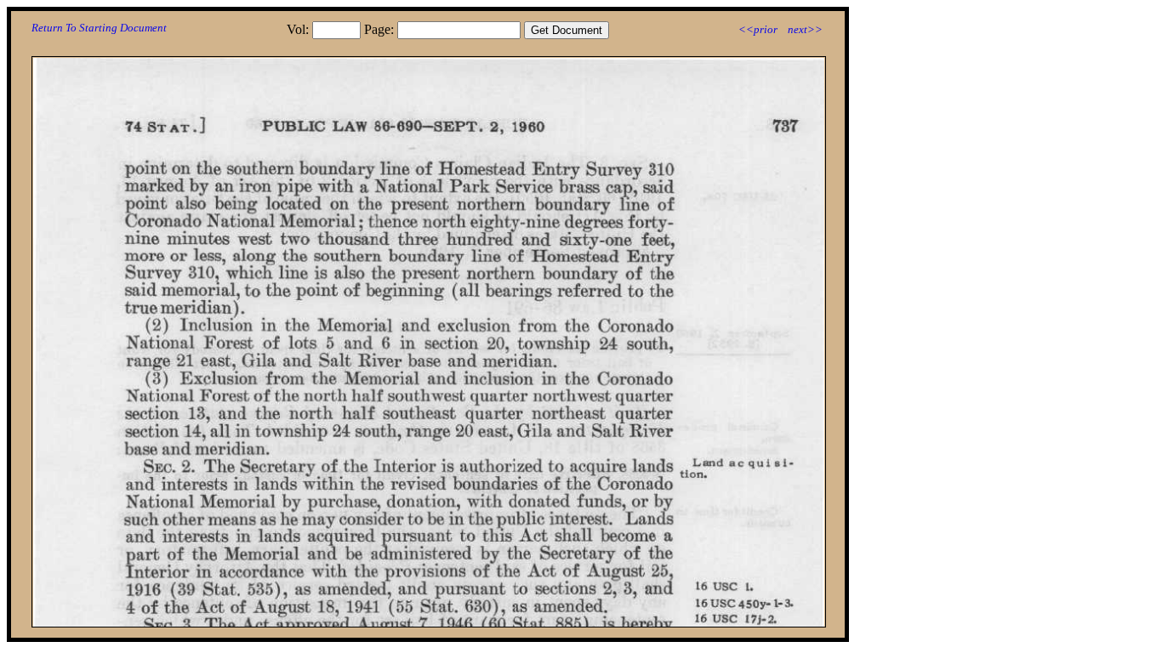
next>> (805, 29)
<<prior (758, 29)
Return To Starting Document (99, 27)
